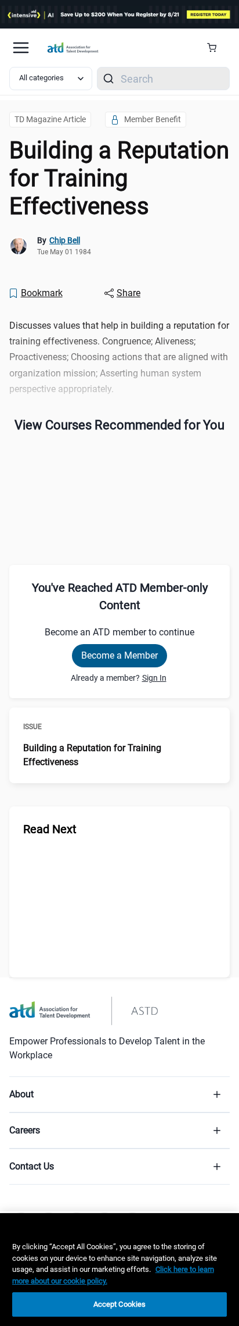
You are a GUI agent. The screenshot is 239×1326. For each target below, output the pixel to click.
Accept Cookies (119, 1304)
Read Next (50, 829)
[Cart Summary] (216, 47)
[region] (119, 1269)
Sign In (154, 677)
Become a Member (119, 655)
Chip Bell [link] (64, 240)
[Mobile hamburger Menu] (20, 47)
